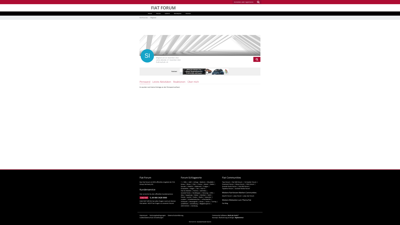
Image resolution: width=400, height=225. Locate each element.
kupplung (189, 195)
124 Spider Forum (250, 182)
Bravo (189, 184)
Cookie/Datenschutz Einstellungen (151, 218)
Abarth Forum (227, 196)
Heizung (205, 193)
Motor (196, 195)
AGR (190, 182)
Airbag (195, 182)
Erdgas (205, 186)
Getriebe (203, 191)
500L (185, 182)
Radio (201, 197)
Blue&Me (210, 182)
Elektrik (190, 186)
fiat (197, 188)
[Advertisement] (200, 27)
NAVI (209, 195)
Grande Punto (186, 193)
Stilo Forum (250, 184)
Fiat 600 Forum (244, 186)
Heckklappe (196, 193)
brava (183, 184)
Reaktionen (179, 81)
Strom (201, 201)
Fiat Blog (225, 203)
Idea (182, 195)
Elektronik (198, 186)
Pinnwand (145, 81)
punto (189, 197)
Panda (183, 197)
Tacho (207, 201)
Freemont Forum (228, 184)
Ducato (183, 186)
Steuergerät (193, 201)
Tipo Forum (226, 182)
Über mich (193, 81)
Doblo (212, 184)
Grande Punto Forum (229, 186)
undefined (184, 204)
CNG (194, 184)
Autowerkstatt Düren (204, 222)
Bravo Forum (240, 184)
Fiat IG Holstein (186, 191)
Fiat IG (203, 188)
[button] (256, 59)
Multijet (203, 195)
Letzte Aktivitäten (161, 81)
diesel (206, 184)
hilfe (211, 193)
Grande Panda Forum (242, 188)
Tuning (213, 201)
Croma (200, 184)
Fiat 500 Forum (237, 182)
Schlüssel (184, 201)
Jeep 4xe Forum (248, 196)
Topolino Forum (227, 188)
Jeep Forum (238, 196)
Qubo (195, 197)
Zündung (194, 206)
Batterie (202, 182)
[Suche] (258, 2)
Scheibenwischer (194, 199)
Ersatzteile (184, 188)
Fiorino (195, 191)
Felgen (192, 188)
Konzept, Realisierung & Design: (228, 218)
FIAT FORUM (163, 8)
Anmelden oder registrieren (243, 2)
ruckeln (183, 199)
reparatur (208, 197)
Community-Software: (225, 215)
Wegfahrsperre (205, 204)
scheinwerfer (206, 199)
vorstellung (194, 204)
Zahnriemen (185, 206)
